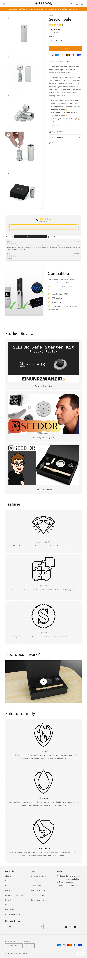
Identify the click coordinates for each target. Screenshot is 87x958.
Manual (7, 881)
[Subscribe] (41, 926)
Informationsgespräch (12, 914)
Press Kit (8, 900)
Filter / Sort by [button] (54, 236)
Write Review (30, 237)
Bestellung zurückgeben (39, 900)
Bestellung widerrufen (38, 895)
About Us (8, 876)
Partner (7, 905)
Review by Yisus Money (44, 489)
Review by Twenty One (43, 386)
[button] (4, 3)
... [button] (21, 249)
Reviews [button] (9, 237)
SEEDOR (13, 953)
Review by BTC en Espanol (43, 437)
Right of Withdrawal (38, 890)
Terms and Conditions (38, 876)
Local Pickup (9, 909)
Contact (8, 890)
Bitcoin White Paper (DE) (14, 895)
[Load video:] (43, 681)
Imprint (33, 881)
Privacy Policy (36, 886)
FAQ (6, 886)
